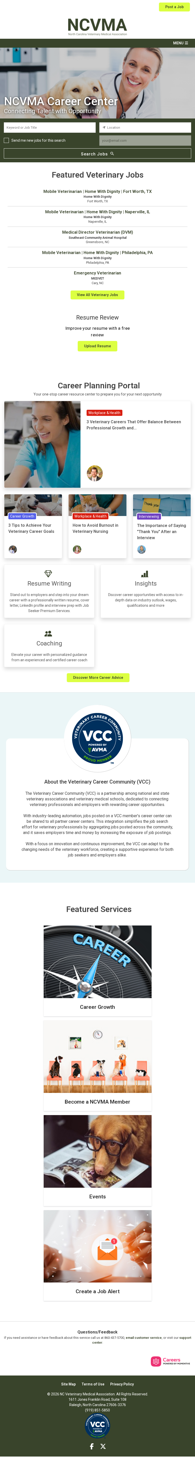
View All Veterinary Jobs (97, 295)
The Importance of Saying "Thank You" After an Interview (161, 531)
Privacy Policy (122, 1384)
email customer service (144, 1338)
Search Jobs (94, 154)
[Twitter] (103, 1446)
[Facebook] (92, 1446)
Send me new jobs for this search (38, 140)
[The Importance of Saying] (162, 505)
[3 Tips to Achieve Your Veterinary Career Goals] (33, 505)
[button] (97, 43)
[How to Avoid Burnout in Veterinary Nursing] (97, 505)
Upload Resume (97, 346)
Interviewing (149, 516)
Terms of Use (93, 1384)
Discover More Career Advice (98, 678)
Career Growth (22, 516)
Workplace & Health (104, 413)
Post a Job (174, 7)
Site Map (68, 1384)
